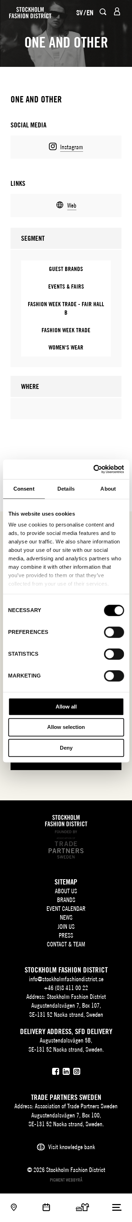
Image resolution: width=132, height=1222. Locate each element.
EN (90, 12)
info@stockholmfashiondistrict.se (66, 979)
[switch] (114, 632)
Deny (66, 748)
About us (66, 891)
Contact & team (66, 944)
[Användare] (117, 11)
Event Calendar (66, 908)
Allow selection (66, 727)
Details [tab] (66, 489)
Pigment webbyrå (66, 1180)
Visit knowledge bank (71, 1147)
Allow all (66, 707)
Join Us (66, 926)
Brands (66, 899)
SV (79, 12)
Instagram (71, 147)
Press (66, 935)
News (66, 917)
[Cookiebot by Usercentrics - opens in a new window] (94, 469)
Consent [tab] (23, 489)
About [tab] (108, 489)
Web (71, 205)
